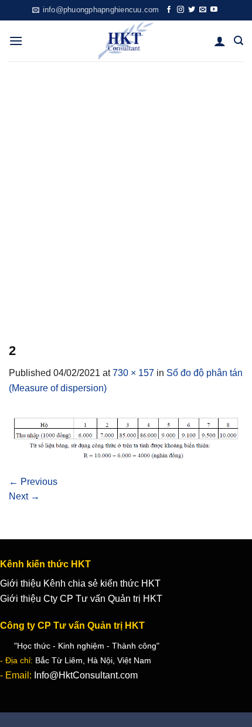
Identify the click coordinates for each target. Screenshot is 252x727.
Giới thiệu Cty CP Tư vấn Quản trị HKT (81, 599)
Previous (33, 482)
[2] (126, 434)
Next (24, 496)
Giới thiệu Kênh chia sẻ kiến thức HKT (80, 583)
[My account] (220, 41)
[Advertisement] (126, 193)
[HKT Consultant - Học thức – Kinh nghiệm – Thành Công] (126, 40)
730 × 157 (133, 373)
